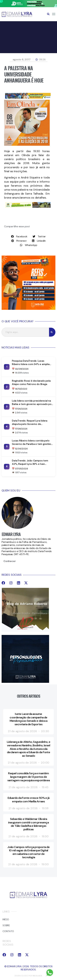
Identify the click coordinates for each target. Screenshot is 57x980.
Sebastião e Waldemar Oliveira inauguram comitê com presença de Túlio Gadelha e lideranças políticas (28, 824)
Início (6, 919)
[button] (48, 14)
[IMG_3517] (28, 309)
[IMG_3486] (27, 207)
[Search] (52, 332)
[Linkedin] (18, 583)
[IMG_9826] (28, 6)
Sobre (6, 925)
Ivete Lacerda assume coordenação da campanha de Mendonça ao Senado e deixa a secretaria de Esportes (29, 719)
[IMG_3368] (27, 98)
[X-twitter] (26, 583)
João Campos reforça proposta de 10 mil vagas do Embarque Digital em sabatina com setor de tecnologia (28, 852)
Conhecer (9, 561)
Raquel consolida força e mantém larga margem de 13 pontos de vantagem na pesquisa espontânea (28, 776)
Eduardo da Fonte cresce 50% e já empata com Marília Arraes (28, 799)
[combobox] (25, 332)
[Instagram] (11, 583)
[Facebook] (3, 583)
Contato (8, 931)
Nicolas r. (37, 975)
